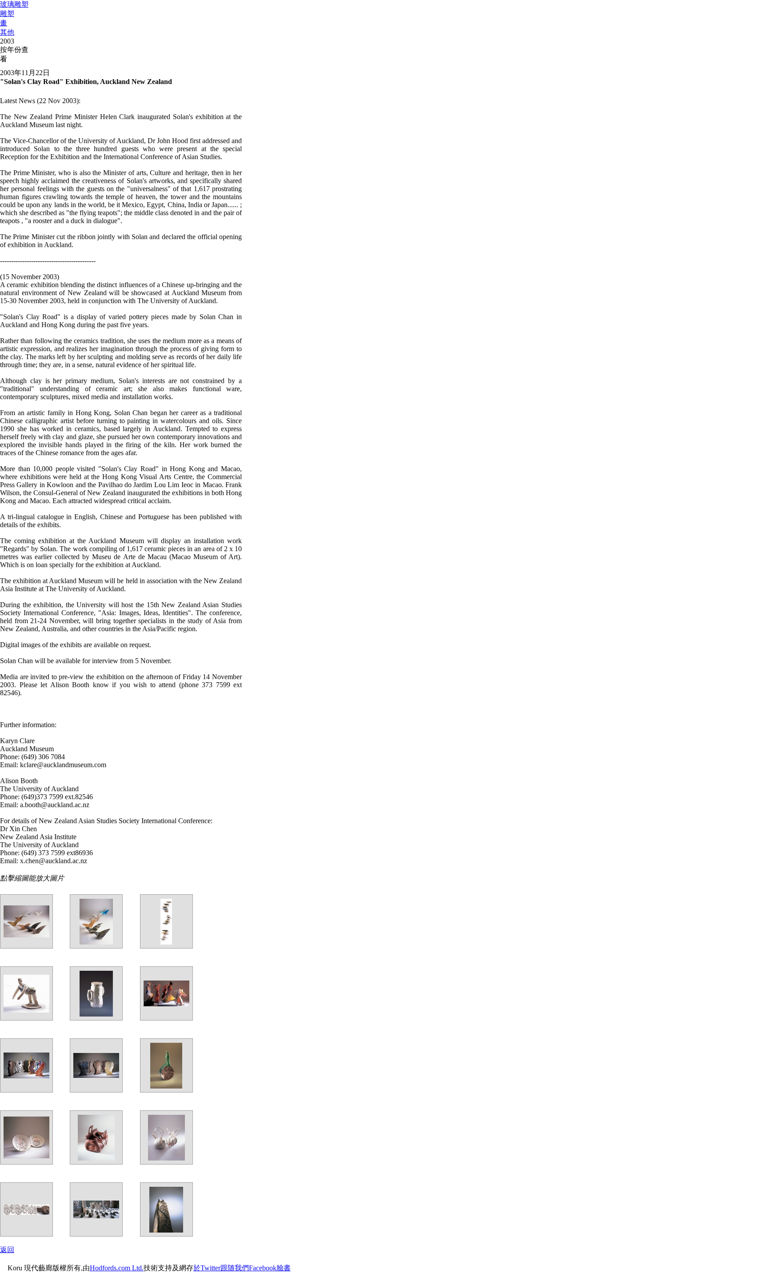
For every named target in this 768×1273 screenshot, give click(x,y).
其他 (7, 32)
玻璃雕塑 (14, 4)
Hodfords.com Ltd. (117, 1268)
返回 (7, 1249)
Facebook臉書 (270, 1268)
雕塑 (7, 13)
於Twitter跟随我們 (221, 1268)
